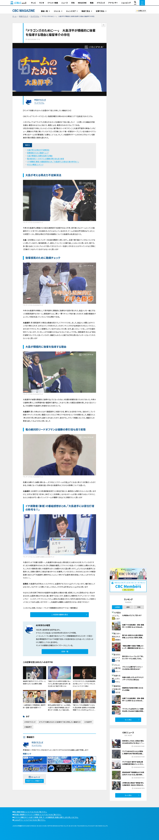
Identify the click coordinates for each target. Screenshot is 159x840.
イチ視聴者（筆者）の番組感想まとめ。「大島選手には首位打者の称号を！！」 (53, 162)
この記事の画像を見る (59, 614)
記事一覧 (64, 651)
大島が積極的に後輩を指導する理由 (39, 156)
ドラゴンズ (101, 2)
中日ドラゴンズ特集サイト (34, 781)
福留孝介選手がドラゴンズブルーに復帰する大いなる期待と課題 (34, 682)
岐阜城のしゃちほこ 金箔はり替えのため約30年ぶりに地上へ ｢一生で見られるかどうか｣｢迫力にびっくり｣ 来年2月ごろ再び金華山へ (133, 744)
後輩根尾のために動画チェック (37, 153)
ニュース (64, 2)
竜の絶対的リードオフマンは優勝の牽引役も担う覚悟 (45, 159)
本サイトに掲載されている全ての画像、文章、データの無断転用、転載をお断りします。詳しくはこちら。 (46, 817)
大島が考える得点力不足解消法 (38, 150)
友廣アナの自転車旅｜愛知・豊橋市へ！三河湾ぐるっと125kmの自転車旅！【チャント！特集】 (133, 627)
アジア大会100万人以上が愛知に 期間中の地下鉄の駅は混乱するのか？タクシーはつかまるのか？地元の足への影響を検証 (133, 754)
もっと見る (128, 720)
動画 (91, 2)
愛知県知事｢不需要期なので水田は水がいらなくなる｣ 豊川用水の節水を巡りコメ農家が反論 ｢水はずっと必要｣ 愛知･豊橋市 (133, 775)
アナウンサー (113, 2)
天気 (73, 2)
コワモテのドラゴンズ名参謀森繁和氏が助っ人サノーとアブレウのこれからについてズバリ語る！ (84, 683)
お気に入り (142, 11)
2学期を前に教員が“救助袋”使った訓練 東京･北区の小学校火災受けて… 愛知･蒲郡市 (133, 785)
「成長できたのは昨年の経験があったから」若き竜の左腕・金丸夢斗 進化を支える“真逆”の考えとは (59, 683)
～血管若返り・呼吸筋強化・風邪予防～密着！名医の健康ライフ (34, 706)
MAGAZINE (82, 2)
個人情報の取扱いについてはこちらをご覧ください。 (30, 812)
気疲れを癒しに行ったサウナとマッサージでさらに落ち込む (133, 678)
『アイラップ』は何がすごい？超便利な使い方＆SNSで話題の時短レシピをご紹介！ (133, 711)
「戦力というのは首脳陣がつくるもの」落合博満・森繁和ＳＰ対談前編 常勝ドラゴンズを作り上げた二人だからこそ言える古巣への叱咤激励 (84, 708)
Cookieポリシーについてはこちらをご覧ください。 (30, 820)
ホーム (14, 16)
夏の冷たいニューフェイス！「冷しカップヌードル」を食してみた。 (133, 657)
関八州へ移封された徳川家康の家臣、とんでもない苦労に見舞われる (133, 637)
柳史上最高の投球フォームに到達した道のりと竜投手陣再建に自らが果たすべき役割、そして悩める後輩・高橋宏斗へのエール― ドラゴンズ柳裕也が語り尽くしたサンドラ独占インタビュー (59, 711)
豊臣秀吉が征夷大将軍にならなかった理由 (132, 689)
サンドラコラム (34, 16)
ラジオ (41, 2)
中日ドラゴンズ (23, 16)
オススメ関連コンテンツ (35, 165)
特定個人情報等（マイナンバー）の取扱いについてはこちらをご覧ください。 (37, 815)
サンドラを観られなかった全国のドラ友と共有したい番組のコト (60, 722)
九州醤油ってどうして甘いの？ (132, 615)
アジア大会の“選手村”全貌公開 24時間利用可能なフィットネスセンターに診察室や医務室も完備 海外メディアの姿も (133, 765)
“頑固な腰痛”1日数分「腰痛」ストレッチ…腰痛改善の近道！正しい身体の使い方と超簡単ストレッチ (133, 648)
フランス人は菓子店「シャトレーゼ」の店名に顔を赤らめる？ (132, 668)
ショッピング (126, 2)
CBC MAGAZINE (23, 10)
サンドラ (39, 645)
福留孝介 (29, 727)
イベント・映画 (52, 2)
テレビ (33, 2)
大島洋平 (89, 722)
